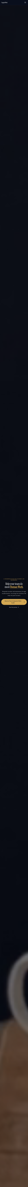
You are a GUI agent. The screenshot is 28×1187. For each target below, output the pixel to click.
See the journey (13, 607)
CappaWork (4, 2)
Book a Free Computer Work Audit (13, 602)
